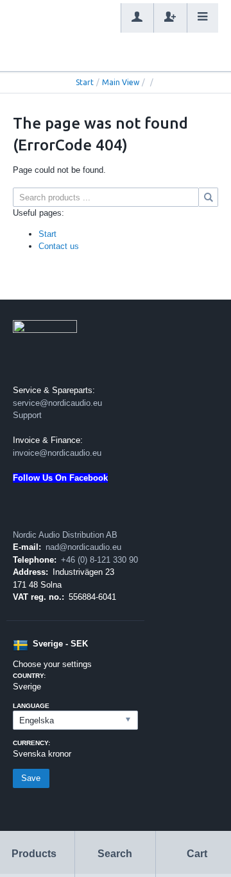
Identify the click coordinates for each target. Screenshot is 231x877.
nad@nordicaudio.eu (83, 547)
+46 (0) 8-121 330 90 (99, 560)
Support (27, 415)
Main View (120, 82)
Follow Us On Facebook (60, 478)
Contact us (58, 246)
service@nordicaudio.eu (57, 403)
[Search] (208, 197)
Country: (29, 675)
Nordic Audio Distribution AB (65, 535)
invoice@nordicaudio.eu (57, 453)
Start (85, 82)
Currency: (31, 742)
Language (31, 705)
